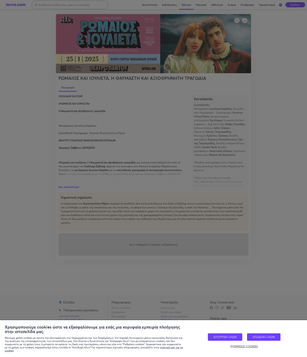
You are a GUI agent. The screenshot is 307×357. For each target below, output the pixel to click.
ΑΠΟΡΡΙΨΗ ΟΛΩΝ (225, 337)
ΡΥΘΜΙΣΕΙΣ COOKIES (244, 346)
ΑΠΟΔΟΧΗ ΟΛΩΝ (264, 337)
